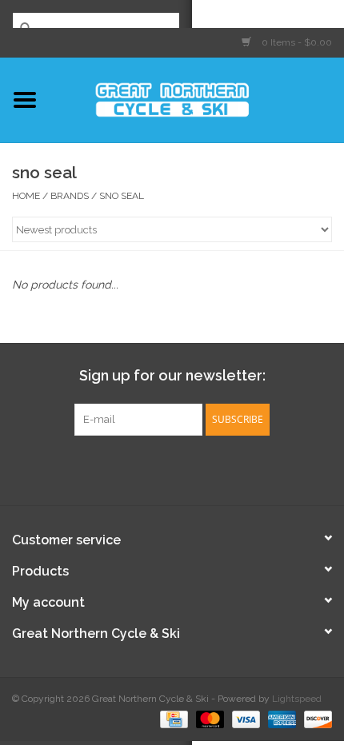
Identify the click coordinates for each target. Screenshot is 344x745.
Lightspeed (297, 698)
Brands (69, 195)
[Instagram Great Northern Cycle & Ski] (186, 468)
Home (26, 195)
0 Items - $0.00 (295, 42)
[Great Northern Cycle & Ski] (196, 98)
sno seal (121, 195)
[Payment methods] (172, 718)
